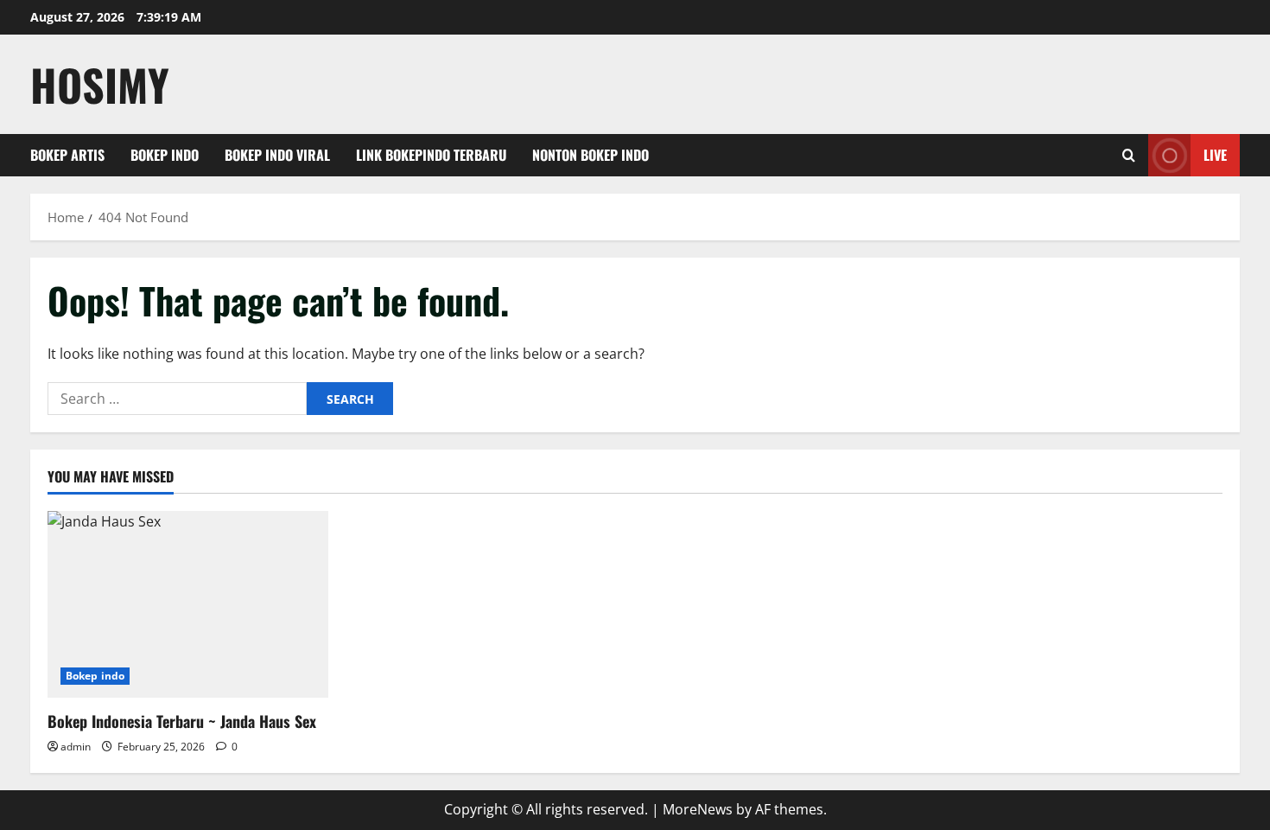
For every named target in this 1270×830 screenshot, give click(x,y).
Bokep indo (164, 154)
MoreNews (698, 809)
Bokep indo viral (277, 154)
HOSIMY (99, 84)
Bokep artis (67, 154)
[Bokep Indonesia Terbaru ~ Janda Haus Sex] (188, 605)
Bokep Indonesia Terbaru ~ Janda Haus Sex (182, 721)
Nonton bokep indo (590, 154)
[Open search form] (1128, 155)
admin (75, 746)
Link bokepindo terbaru (431, 154)
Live (1215, 154)
